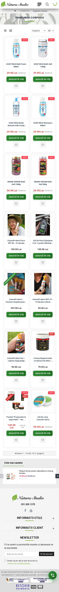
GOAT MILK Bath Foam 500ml (16, 65)
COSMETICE (25, 11)
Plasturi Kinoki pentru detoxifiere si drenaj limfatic (36, 472)
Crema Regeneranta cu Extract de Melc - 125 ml (43, 359)
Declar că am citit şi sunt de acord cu (22, 562)
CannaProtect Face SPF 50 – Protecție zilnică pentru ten (16, 241)
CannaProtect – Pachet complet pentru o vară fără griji (16, 300)
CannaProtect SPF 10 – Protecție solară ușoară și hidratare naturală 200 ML (43, 300)
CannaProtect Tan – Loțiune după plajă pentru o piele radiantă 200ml (16, 359)
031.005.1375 (28, 504)
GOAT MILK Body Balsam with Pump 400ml (16, 124)
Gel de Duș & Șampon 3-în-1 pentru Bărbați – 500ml (43, 241)
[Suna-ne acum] (52, 575)
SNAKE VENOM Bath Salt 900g (43, 183)
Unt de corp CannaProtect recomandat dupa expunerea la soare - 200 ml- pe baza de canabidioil (42, 418)
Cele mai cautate (13, 462)
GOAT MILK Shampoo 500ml (42, 124)
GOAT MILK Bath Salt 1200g (43, 65)
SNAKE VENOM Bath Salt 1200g (16, 183)
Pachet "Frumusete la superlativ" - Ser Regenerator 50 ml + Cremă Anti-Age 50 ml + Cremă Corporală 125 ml (16, 418)
